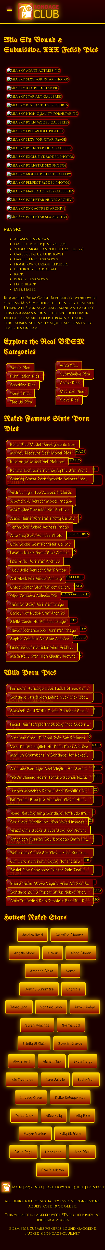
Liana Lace (53, 1152)
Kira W (52, 953)
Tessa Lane (19, 1007)
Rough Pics (20, 393)
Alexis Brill (21, 1062)
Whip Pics (69, 366)
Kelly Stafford (70, 1134)
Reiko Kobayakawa (70, 1098)
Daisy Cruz (24, 1116)
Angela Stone (24, 953)
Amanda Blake (41, 971)
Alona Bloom (81, 953)
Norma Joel (71, 1026)
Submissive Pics (75, 374)
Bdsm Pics (20, 368)
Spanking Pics (22, 385)
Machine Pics (72, 391)
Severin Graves (70, 1044)
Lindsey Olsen (31, 1098)
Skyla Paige (82, 1062)
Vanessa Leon (51, 1007)
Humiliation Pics (25, 376)
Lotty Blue (82, 1116)
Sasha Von (86, 1080)
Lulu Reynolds (22, 1080)
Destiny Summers (39, 989)
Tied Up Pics (21, 402)
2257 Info (33, 1187)
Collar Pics (70, 383)
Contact (95, 1187)
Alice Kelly (54, 1116)
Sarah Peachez (37, 1026)
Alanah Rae (52, 1062)
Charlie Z (73, 989)
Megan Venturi (35, 1134)
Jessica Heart (32, 935)
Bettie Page (23, 1152)
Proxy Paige (85, 1007)
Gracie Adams (52, 1170)
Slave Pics (69, 400)
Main (17, 1187)
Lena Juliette (55, 1080)
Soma (70, 971)
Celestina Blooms (69, 935)
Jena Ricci (82, 1152)
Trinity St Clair (34, 1044)
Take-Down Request (64, 1187)
